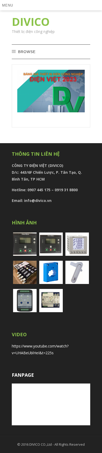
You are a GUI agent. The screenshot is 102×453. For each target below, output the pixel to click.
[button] (8, 5)
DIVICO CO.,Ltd (41, 444)
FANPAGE (23, 375)
